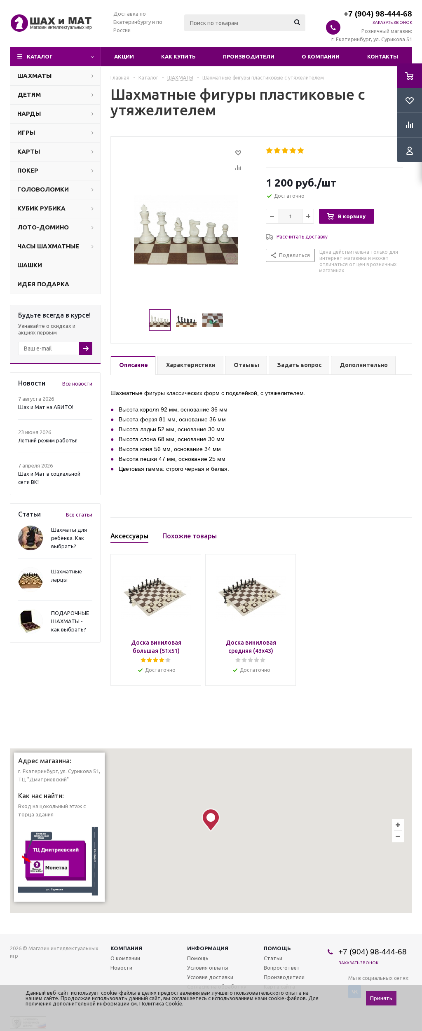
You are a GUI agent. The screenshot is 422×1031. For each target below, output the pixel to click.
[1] (270, 150)
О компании (321, 56)
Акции (124, 56)
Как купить (178, 56)
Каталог (40, 56)
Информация (207, 948)
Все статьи (79, 514)
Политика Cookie (160, 1003)
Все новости (77, 383)
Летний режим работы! (47, 440)
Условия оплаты (207, 967)
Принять (381, 998)
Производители (248, 56)
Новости (121, 967)
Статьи (273, 958)
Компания (126, 948)
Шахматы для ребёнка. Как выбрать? (69, 538)
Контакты (382, 56)
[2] (277, 150)
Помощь (277, 948)
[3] (285, 150)
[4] (293, 150)
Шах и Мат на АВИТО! (45, 407)
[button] (210, 820)
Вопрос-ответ (282, 967)
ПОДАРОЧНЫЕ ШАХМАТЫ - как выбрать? (70, 621)
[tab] (133, 365)
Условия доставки (210, 977)
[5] (301, 150)
